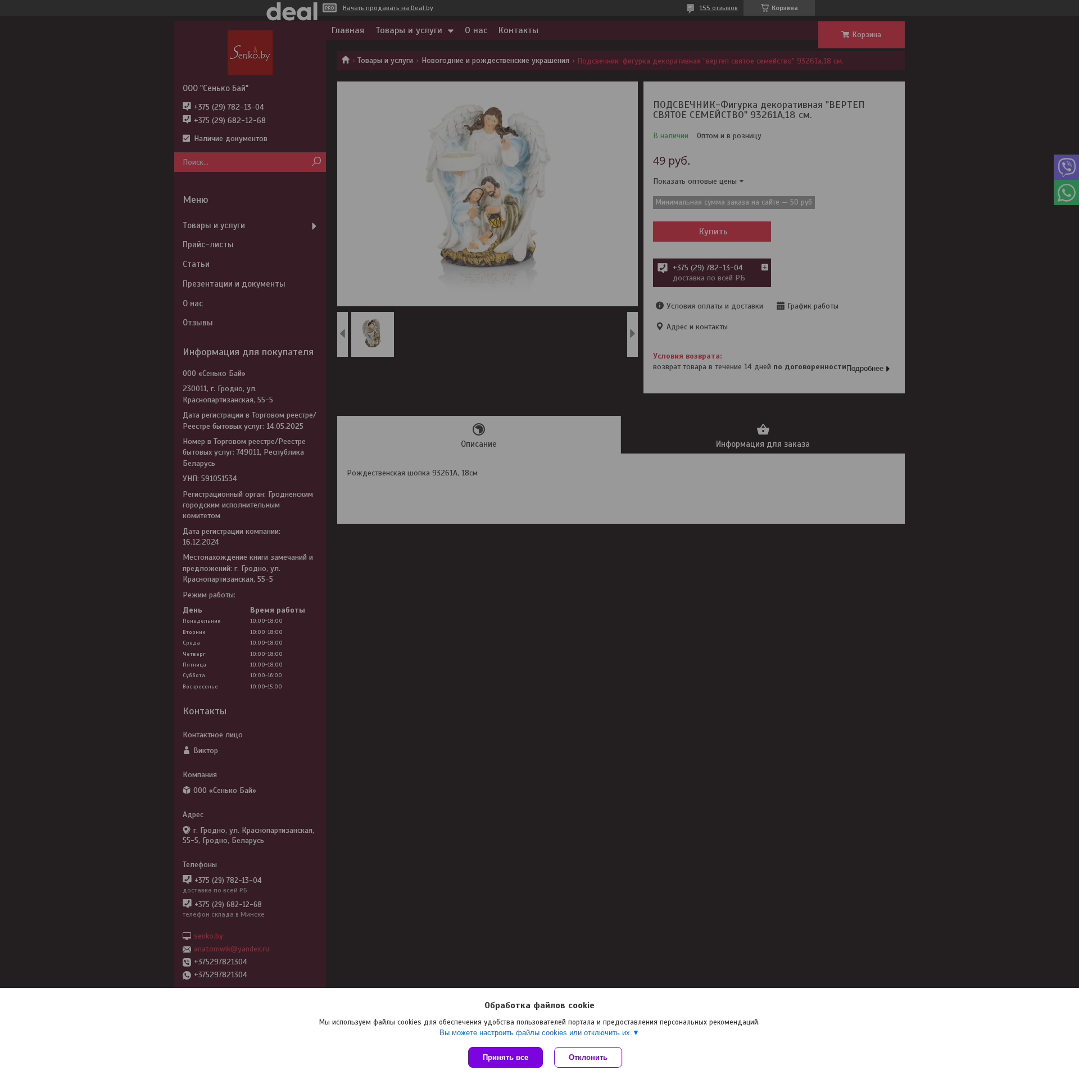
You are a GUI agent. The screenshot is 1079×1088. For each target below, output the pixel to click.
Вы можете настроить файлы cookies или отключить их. (535, 1032)
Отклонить (588, 1057)
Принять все (505, 1057)
